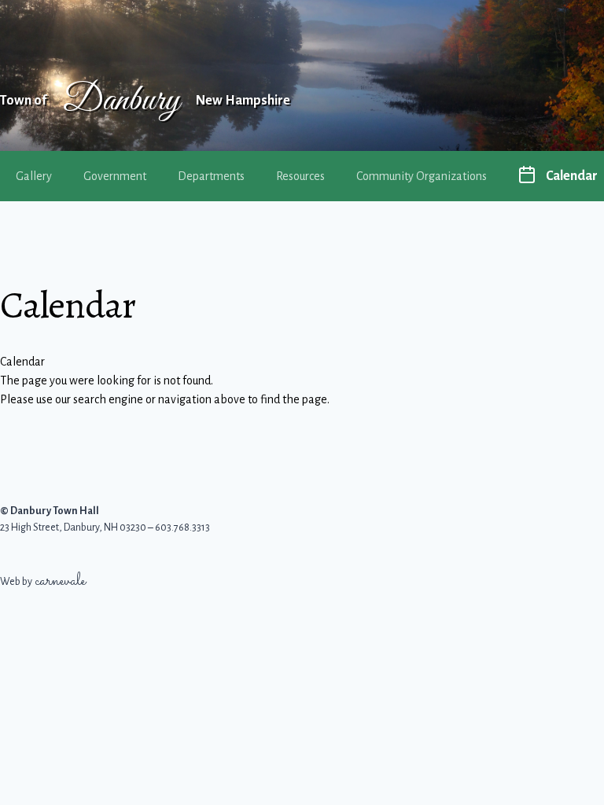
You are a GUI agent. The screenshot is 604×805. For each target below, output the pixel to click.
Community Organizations (421, 176)
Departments (211, 176)
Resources (300, 176)
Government (114, 176)
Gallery (34, 176)
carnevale (60, 581)
